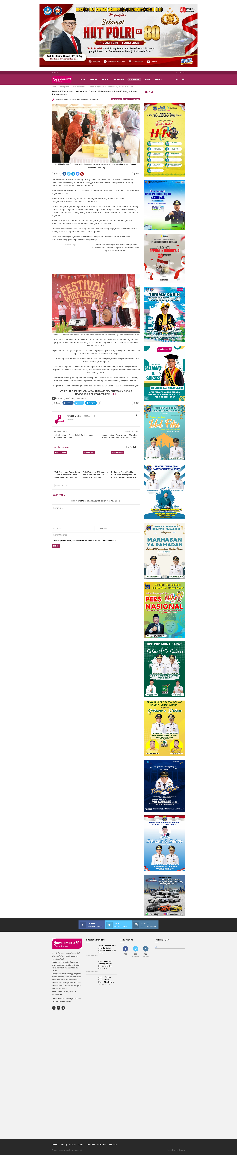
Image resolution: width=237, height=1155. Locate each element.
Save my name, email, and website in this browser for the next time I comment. (86, 541)
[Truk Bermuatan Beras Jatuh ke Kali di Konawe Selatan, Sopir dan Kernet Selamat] (67, 460)
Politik (105, 79)
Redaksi (72, 1145)
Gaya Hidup (55, 72)
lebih (157, 79)
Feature (93, 79)
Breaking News (116, 99)
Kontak (81, 1145)
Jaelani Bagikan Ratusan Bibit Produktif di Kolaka (106, 979)
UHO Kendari (80, 398)
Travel (147, 79)
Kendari (60, 398)
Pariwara (126, 99)
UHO (72, 398)
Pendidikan (134, 79)
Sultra (67, 398)
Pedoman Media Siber (96, 1145)
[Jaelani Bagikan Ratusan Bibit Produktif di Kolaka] (91, 980)
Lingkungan (118, 79)
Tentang (63, 1145)
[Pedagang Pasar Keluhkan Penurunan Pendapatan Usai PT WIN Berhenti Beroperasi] (124, 460)
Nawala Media (180, 1150)
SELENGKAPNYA (58, 994)
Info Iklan (113, 1145)
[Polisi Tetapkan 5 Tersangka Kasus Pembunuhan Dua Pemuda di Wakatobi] (96, 460)
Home (82, 79)
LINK (114, 394)
